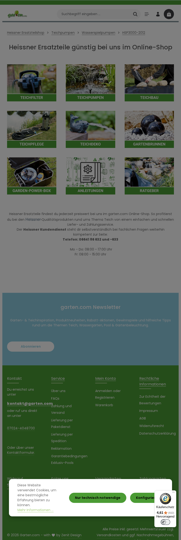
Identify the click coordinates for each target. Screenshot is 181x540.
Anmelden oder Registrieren (108, 394)
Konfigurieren (148, 497)
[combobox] (93, 14)
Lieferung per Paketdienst (62, 423)
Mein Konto (105, 378)
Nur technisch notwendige (97, 497)
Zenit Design (71, 535)
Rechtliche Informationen (152, 381)
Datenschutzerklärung (157, 433)
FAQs (55, 398)
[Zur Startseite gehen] (17, 14)
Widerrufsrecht (151, 425)
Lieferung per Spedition (62, 437)
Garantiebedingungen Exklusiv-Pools (69, 459)
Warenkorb (104, 405)
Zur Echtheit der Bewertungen (152, 400)
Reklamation (61, 448)
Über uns (58, 391)
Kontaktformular (20, 452)
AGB (142, 418)
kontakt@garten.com (24, 403)
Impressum (148, 410)
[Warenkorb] (169, 14)
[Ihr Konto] (158, 14)
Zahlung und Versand (61, 409)
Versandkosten (109, 535)
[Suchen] (135, 14)
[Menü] (147, 14)
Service (58, 378)
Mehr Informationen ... (35, 510)
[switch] (165, 522)
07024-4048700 (21, 428)
